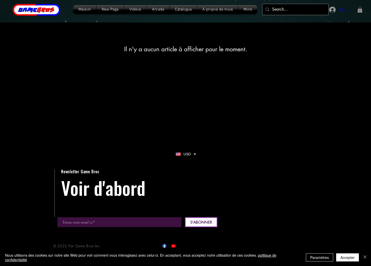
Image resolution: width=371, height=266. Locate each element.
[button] (183, 9)
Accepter (347, 257)
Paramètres (319, 257)
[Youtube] (173, 246)
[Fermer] (365, 257)
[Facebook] (164, 246)
